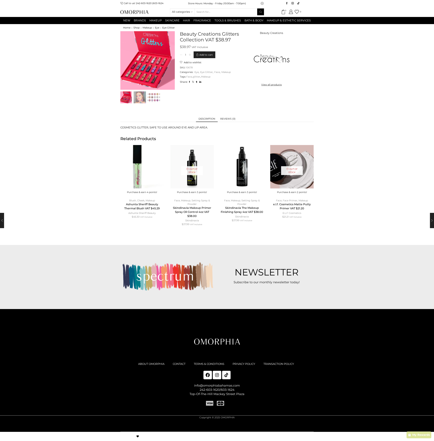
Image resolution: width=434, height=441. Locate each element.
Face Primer (290, 200)
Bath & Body (254, 20)
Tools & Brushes (227, 20)
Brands (140, 20)
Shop (136, 27)
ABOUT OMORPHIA (151, 364)
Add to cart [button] (142, 172)
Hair (186, 20)
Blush (132, 200)
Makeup (147, 27)
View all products (271, 84)
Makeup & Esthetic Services (289, 20)
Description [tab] (207, 118)
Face (217, 72)
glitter (196, 76)
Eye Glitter (168, 27)
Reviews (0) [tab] (227, 118)
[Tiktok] (298, 3)
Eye (157, 27)
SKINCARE (172, 20)
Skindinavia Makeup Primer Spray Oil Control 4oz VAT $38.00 (192, 212)
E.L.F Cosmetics (292, 213)
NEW (126, 20)
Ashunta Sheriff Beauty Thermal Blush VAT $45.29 (142, 206)
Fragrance (202, 20)
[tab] (207, 119)
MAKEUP (155, 20)
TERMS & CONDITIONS (209, 364)
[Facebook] (287, 3)
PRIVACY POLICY (244, 364)
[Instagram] (292, 3)
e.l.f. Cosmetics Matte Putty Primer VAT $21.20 (292, 206)
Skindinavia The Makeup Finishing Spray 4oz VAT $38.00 (242, 210)
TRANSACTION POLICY (278, 364)
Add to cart (206, 54)
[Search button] (260, 11)
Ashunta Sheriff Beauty (142, 213)
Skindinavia (192, 220)
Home (126, 27)
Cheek (140, 200)
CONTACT (179, 364)
